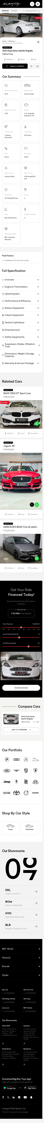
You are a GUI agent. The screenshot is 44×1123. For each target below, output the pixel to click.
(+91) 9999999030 (30, 1010)
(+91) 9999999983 (9, 992)
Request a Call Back (17, 66)
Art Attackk (23, 1111)
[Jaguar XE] (21, 481)
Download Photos (31, 11)
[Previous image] (2, 415)
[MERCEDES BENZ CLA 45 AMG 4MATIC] (21, 548)
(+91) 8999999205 (30, 1001)
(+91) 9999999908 (9, 1010)
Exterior (5, 10)
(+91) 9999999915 (30, 992)
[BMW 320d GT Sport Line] (21, 414)
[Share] (38, 42)
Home (4, 41)
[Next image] (41, 415)
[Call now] (32, 423)
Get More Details (21, 687)
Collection (11, 41)
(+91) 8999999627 (9, 1001)
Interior (14, 10)
